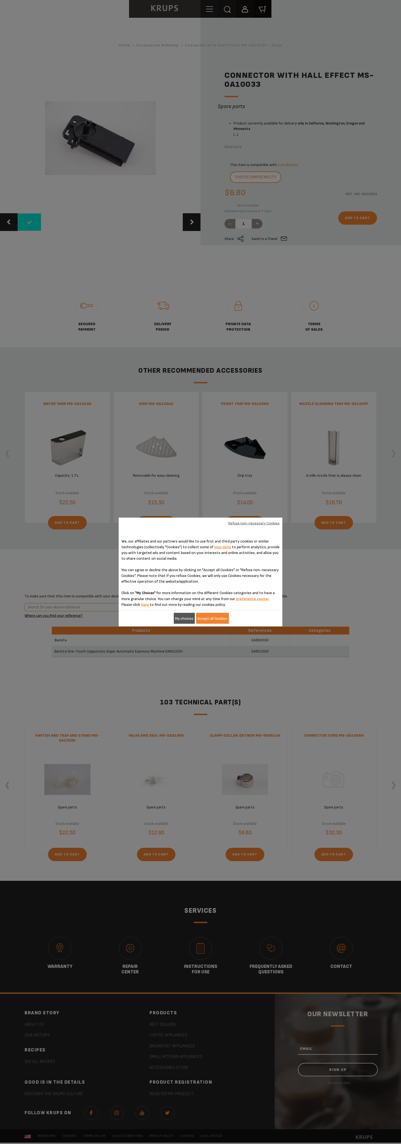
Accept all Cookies (212, 618)
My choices (184, 618)
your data (222, 547)
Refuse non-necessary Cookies (254, 523)
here (145, 604)
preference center (252, 599)
